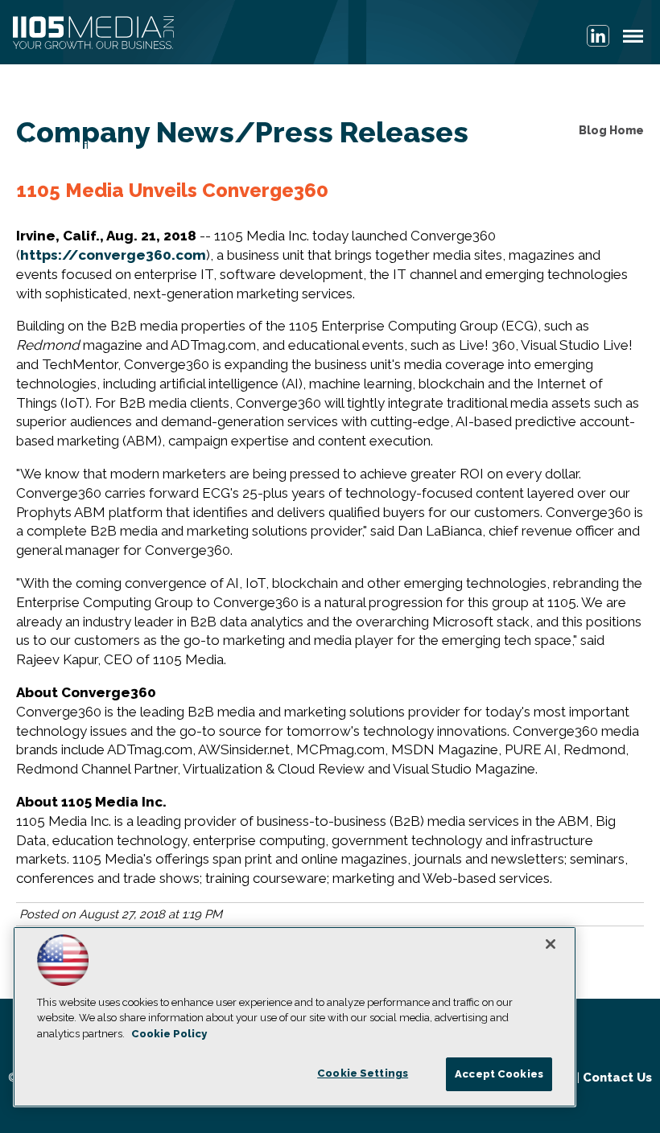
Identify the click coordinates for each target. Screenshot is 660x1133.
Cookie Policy (169, 1034)
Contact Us (617, 1077)
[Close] (550, 944)
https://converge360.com (113, 255)
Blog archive (60, 146)
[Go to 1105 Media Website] (93, 33)
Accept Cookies (499, 1074)
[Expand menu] (633, 40)
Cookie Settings (362, 1073)
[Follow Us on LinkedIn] (598, 36)
